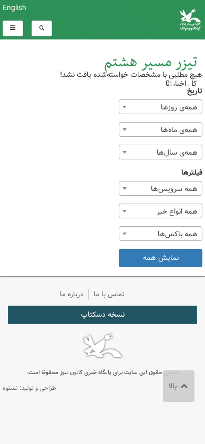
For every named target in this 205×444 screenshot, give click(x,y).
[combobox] (160, 106)
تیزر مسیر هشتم (150, 62)
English (14, 8)
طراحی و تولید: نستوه (29, 388)
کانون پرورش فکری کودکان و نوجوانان (136, 19)
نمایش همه (161, 258)
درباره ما (71, 294)
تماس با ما (109, 294)
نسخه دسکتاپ (103, 314)
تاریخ (194, 91)
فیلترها (191, 172)
